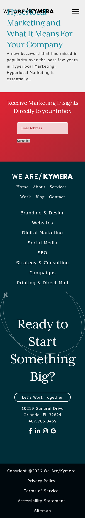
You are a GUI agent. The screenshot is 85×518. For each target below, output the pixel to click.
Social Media (43, 243)
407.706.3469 (43, 421)
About (39, 187)
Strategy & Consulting (42, 263)
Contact (57, 197)
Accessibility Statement (41, 500)
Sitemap (42, 510)
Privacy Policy (41, 480)
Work (25, 197)
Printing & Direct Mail (42, 283)
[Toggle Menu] (75, 11)
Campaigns (42, 273)
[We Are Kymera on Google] (53, 431)
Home (22, 187)
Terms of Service (41, 490)
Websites (42, 223)
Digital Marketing (42, 233)
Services (58, 187)
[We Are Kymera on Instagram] (45, 431)
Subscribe (23, 140)
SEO (42, 253)
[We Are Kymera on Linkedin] (37, 431)
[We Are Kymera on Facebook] (30, 431)
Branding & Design (42, 213)
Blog (40, 197)
